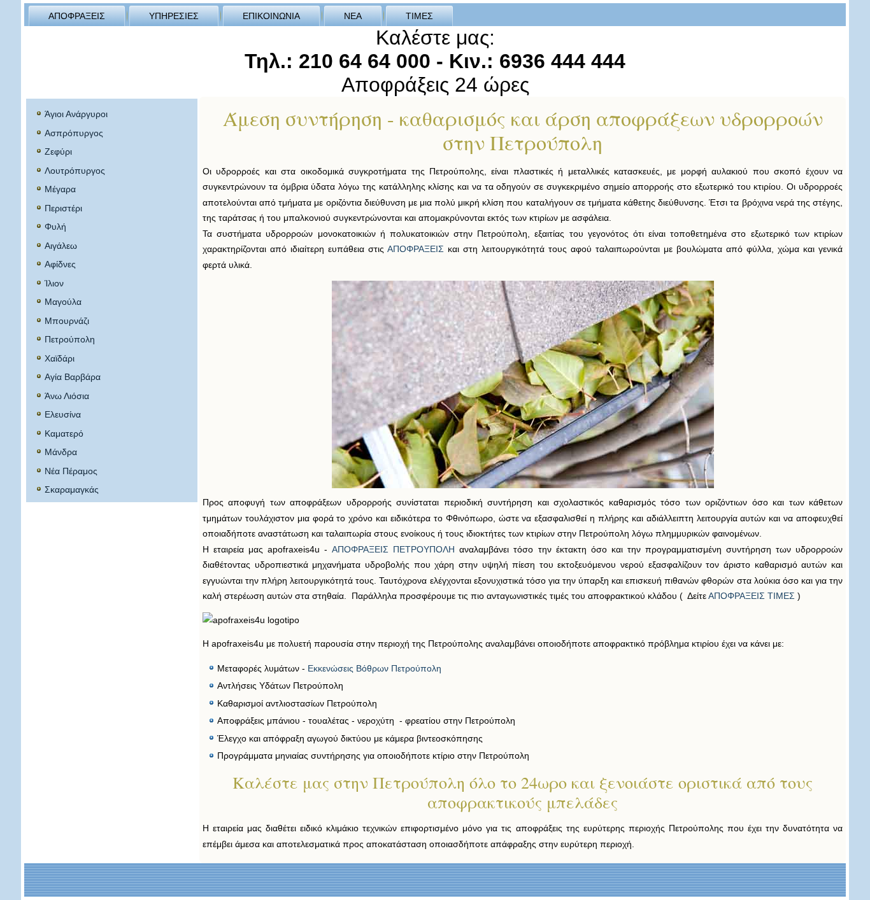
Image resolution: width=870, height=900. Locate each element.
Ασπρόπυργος (74, 133)
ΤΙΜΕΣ (419, 16)
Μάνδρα (61, 452)
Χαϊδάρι (60, 358)
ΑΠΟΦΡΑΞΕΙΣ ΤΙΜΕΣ (751, 596)
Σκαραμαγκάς (72, 489)
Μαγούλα (63, 302)
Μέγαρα (60, 189)
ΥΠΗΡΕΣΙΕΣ (174, 16)
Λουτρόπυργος (75, 170)
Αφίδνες (60, 264)
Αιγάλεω (61, 246)
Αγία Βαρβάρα (73, 377)
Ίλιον (54, 283)
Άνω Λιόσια (67, 396)
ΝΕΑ (353, 16)
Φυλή (55, 226)
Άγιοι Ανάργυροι (76, 114)
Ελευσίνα (63, 414)
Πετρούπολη (70, 339)
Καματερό (64, 433)
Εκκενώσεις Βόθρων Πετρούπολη (374, 668)
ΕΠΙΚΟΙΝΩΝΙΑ (271, 16)
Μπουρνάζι (67, 321)
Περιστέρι (63, 208)
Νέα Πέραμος (71, 471)
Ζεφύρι (58, 151)
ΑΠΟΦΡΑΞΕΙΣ (76, 16)
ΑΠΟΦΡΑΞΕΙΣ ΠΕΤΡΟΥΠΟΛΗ (393, 549)
